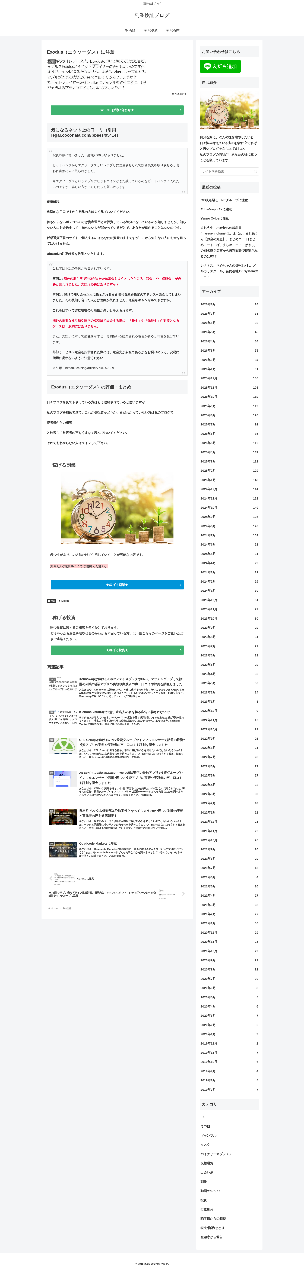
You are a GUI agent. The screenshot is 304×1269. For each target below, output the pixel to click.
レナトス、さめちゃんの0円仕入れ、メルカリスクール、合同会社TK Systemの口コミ (229, 271)
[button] (255, 171)
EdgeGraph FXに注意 (216, 209)
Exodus (65, 601)
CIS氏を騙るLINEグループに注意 (224, 200)
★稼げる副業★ (117, 585)
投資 (53, 601)
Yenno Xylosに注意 (215, 218)
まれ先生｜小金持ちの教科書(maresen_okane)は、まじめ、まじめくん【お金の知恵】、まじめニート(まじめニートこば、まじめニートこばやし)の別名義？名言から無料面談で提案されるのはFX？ (229, 242)
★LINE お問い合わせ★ (117, 110)
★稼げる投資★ (117, 650)
